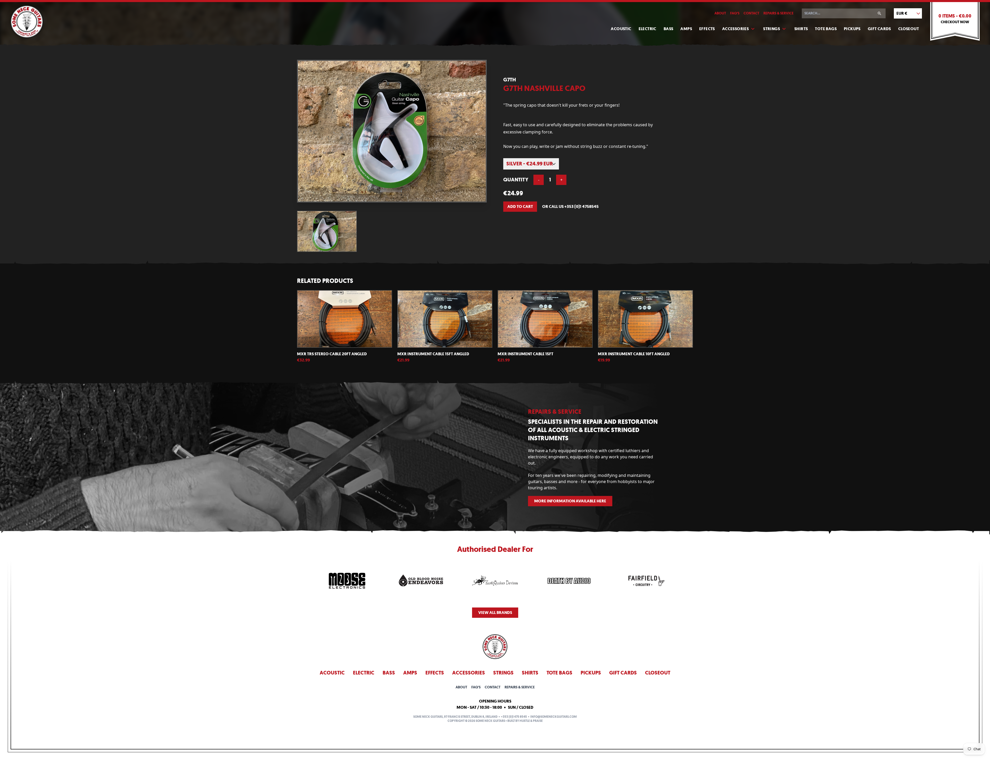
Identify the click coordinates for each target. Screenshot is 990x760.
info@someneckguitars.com (553, 717)
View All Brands (495, 612)
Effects (707, 28)
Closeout (908, 28)
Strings (771, 28)
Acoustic (621, 28)
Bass (668, 28)
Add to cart (520, 206)
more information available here (570, 501)
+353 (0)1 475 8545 (514, 717)
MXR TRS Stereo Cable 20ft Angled (332, 354)
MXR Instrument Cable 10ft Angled (634, 354)
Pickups (852, 28)
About (720, 13)
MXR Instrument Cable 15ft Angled (433, 354)
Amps (686, 28)
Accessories (735, 28)
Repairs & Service (778, 13)
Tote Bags (826, 28)
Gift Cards (879, 28)
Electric (647, 28)
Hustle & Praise (531, 721)
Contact (751, 13)
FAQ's (734, 13)
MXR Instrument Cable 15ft (525, 354)
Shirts (801, 28)
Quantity (515, 179)
